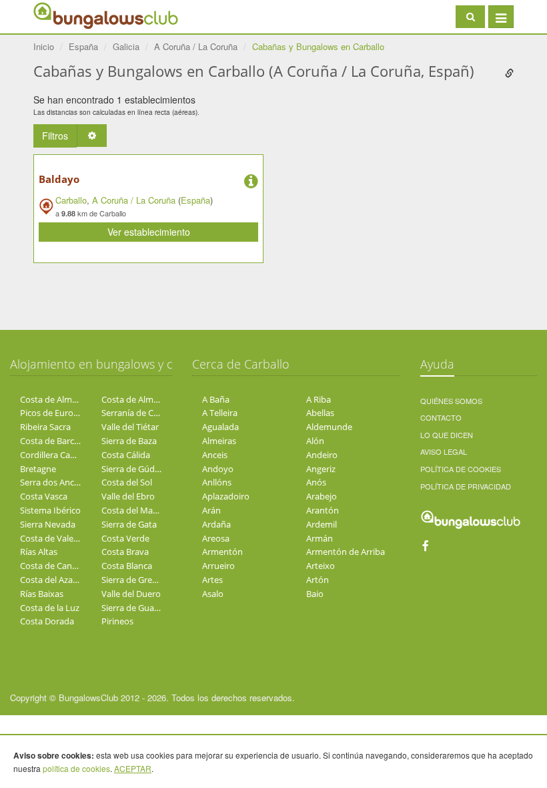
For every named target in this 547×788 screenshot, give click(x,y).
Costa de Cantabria (57, 566)
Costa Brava (125, 552)
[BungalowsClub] (66, 15)
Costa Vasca (43, 496)
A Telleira (219, 413)
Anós (316, 482)
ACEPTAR (132, 768)
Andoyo (217, 469)
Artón (317, 580)
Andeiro (322, 455)
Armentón (222, 552)
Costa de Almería (53, 399)
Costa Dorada (47, 621)
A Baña (215, 399)
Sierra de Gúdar (132, 469)
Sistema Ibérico (50, 510)
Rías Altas (38, 552)
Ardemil (321, 524)
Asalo (212, 594)
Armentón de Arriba (345, 552)
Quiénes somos (451, 400)
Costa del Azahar (53, 580)
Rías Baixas (41, 594)
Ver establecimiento (148, 231)
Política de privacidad (465, 486)
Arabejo (321, 496)
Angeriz (321, 469)
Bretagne (38, 469)
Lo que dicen (446, 434)
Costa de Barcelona (58, 441)
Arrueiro (218, 566)
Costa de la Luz (49, 608)
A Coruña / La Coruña (133, 200)
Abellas (320, 413)
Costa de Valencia (54, 538)
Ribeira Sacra (45, 427)
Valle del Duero (131, 594)
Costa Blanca (126, 566)
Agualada (220, 427)
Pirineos (117, 621)
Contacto (441, 417)
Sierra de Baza (129, 441)
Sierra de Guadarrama (144, 608)
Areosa (215, 538)
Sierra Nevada (47, 524)
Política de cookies (460, 468)
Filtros (55, 135)
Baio (315, 594)
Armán (319, 538)
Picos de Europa (51, 413)
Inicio (43, 46)
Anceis (214, 455)
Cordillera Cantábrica (61, 455)
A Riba (318, 399)
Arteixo (320, 566)
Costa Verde (125, 538)
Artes (212, 580)
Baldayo (59, 179)
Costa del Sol (126, 482)
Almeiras (219, 441)
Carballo (71, 200)
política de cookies (76, 768)
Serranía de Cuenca (139, 413)
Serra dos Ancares (55, 482)
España (195, 200)
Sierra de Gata (129, 524)
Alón (315, 441)
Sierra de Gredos (134, 580)
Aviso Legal (443, 451)
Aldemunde (329, 427)
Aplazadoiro (225, 496)
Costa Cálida (125, 455)
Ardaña (216, 524)
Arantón (322, 510)
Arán (211, 510)
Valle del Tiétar (130, 427)
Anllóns (216, 482)
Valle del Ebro (128, 496)
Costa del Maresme (139, 510)
